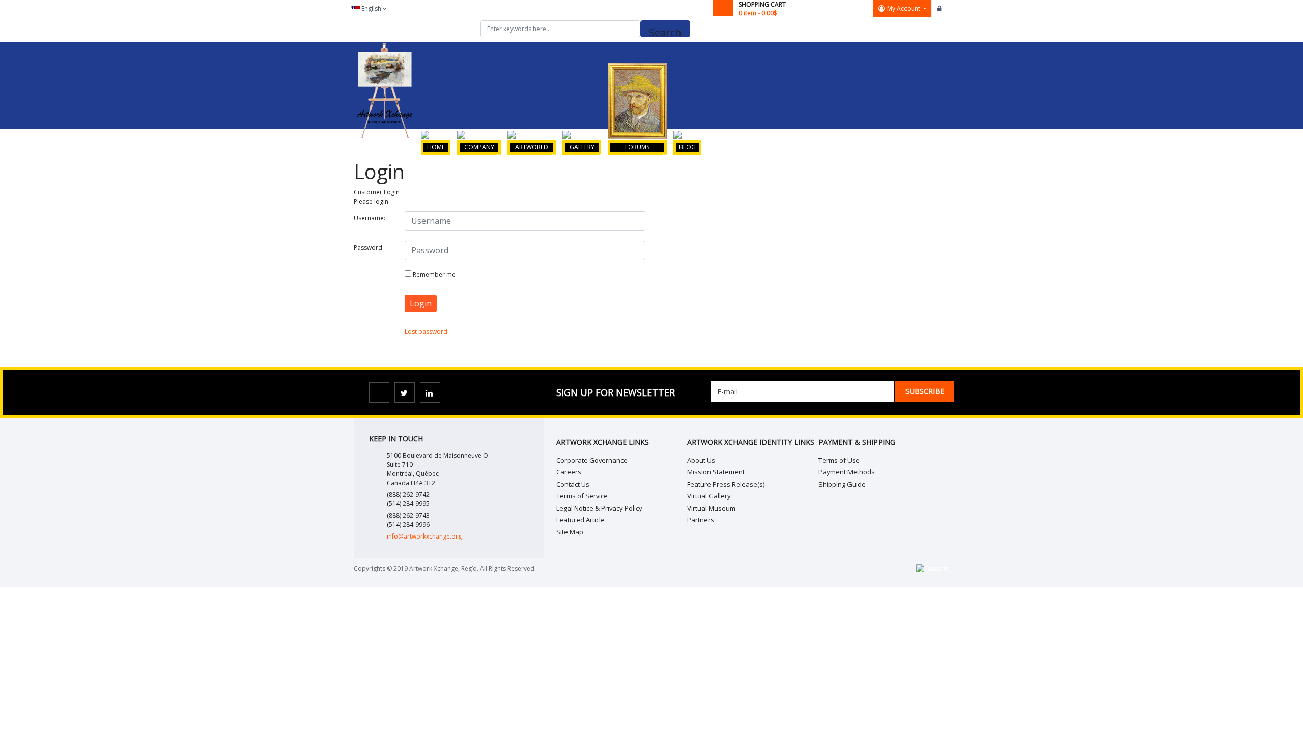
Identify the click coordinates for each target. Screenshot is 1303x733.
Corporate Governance (592, 460)
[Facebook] (379, 392)
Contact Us (572, 484)
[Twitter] (404, 392)
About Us (701, 460)
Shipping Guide (842, 484)
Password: (369, 247)
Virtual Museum (711, 508)
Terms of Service (582, 495)
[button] (902, 8)
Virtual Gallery (709, 495)
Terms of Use (839, 460)
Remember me (434, 274)
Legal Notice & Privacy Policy (599, 508)
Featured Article (580, 519)
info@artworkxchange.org (424, 536)
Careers (568, 471)
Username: (369, 218)
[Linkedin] (430, 392)
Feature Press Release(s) (725, 484)
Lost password (426, 331)
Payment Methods (846, 471)
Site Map (569, 532)
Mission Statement (716, 471)
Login (940, 8)
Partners (700, 519)
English (371, 8)
